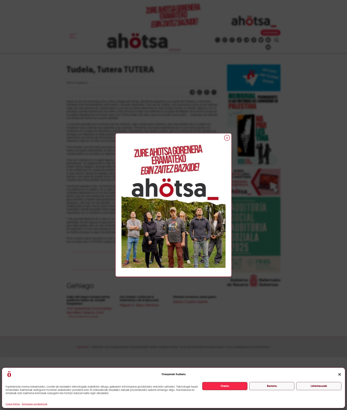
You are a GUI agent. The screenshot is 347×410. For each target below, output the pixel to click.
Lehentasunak (319, 386)
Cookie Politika (13, 404)
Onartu (225, 386)
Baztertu (272, 386)
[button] (339, 374)
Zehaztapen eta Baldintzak (34, 404)
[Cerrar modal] (227, 138)
